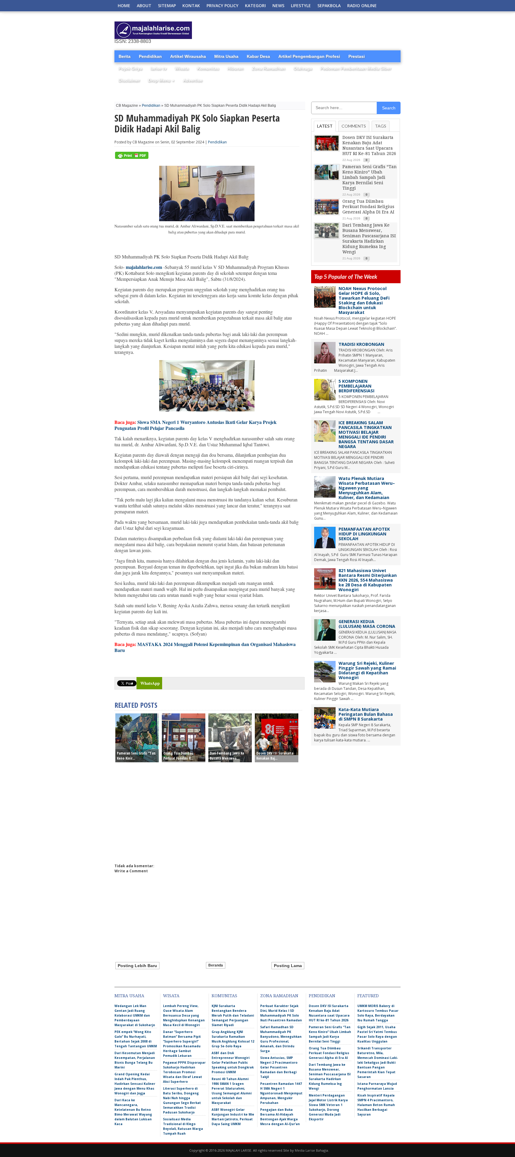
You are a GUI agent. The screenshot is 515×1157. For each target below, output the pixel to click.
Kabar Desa (258, 56)
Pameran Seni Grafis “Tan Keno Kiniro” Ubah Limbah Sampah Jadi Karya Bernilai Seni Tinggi (369, 177)
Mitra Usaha (226, 56)
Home (124, 5)
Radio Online (362, 5)
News (278, 5)
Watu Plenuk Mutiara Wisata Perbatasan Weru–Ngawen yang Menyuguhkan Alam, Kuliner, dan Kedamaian (367, 487)
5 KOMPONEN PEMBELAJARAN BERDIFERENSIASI (356, 386)
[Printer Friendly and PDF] (131, 157)
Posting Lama (288, 965)
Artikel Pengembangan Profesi (309, 56)
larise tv (159, 68)
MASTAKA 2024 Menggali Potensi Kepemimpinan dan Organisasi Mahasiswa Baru (205, 647)
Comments (354, 125)
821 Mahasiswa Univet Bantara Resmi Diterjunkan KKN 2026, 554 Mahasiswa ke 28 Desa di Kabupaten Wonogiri (368, 580)
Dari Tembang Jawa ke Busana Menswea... (227, 756)
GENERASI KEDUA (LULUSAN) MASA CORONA (367, 624)
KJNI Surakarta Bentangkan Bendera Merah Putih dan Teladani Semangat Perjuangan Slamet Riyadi (233, 1015)
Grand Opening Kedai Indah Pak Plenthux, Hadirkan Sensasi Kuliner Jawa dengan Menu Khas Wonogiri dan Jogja (134, 1083)
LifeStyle (301, 5)
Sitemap (167, 5)
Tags (380, 125)
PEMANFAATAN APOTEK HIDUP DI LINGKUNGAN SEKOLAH (364, 533)
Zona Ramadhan (268, 68)
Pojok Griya (130, 68)
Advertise (192, 80)
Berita (125, 56)
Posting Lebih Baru (137, 965)
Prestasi (356, 56)
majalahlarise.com (144, 267)
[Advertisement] (331, 30)
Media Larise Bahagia (311, 1150)
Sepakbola (329, 5)
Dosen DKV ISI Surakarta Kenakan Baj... (274, 756)
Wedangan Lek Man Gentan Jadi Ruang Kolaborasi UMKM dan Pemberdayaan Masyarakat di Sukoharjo (134, 1015)
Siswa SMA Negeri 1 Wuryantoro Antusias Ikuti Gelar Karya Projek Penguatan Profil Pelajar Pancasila (195, 425)
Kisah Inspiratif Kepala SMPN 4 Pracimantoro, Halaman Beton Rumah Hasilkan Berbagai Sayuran (376, 1104)
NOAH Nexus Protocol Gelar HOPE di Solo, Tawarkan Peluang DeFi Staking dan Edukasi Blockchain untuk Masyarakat (364, 300)
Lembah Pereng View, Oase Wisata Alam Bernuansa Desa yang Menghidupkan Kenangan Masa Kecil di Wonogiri (184, 1015)
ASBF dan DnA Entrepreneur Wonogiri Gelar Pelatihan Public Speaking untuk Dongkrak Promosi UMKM (233, 1062)
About (144, 5)
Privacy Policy (222, 5)
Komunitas (208, 68)
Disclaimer (129, 80)
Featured (368, 995)
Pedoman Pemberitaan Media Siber (355, 68)
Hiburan (235, 68)
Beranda (215, 965)
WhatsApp (150, 683)
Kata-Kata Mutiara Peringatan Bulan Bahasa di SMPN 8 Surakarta (366, 714)
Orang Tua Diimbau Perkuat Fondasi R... (178, 756)
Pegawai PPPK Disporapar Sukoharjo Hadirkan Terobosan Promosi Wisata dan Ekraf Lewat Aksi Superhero (184, 1072)
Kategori (255, 5)
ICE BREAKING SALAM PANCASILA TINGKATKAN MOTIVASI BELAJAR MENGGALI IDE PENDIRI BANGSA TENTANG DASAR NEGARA (366, 434)
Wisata (182, 68)
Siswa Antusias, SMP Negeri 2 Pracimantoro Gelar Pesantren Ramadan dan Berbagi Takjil (278, 1067)
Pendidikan (150, 56)
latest (325, 125)
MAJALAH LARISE (238, 1150)
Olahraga (303, 68)
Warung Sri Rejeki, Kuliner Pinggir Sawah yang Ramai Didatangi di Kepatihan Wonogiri (367, 670)
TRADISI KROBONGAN (361, 344)
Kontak (191, 5)
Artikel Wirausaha (188, 56)
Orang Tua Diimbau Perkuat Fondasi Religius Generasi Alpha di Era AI (368, 206)
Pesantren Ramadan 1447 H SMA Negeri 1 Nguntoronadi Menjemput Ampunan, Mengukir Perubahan (281, 1093)
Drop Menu (161, 80)
